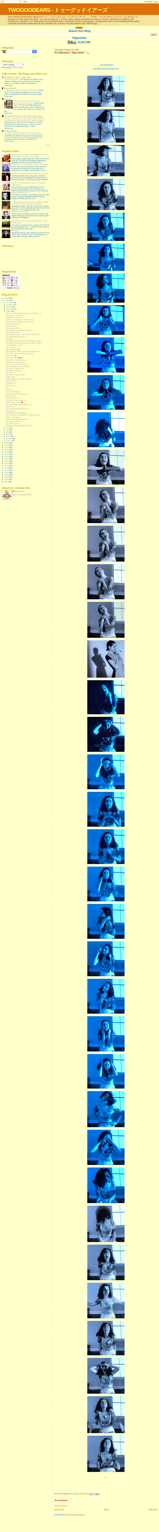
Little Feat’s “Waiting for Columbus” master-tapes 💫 (23, 313)
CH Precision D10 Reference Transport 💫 (20, 322)
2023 (6, 445)
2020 (6, 452)
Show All (47, 145)
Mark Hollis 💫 (11, 373)
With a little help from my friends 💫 (18, 366)
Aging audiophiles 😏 (13, 349)
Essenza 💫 (10, 389)
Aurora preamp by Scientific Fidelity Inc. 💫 (20, 330)
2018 (6, 457)
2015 (6, 463)
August (8, 311)
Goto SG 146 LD (11, 381)
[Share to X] (94, 1494)
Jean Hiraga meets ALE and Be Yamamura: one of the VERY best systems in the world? (30, 155)
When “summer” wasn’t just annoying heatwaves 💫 (23, 351)
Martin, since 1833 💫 (13, 417)
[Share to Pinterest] (99, 1494)
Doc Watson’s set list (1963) (15, 375)
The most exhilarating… (14, 392)
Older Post (152, 1509)
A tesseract (9, 339)
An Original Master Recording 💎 (17, 419)
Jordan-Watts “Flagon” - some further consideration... (23, 334)
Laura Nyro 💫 (10, 411)
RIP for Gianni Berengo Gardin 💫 (17, 409)
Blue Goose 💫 (11, 396)
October (9, 307)
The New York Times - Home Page (17, 77)
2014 (6, 466)
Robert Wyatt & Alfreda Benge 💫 (17, 413)
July (7, 428)
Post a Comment (61, 1505)
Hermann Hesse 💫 (12, 398)
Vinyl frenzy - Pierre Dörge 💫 (16, 360)
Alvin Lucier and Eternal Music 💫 (17, 394)
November (10, 305)
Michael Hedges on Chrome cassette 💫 (19, 379)
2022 (6, 447)
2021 (6, 450)
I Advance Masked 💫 (13, 328)
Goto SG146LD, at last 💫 (14, 345)
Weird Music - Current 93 (14, 317)
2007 (6, 482)
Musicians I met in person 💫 (15, 400)
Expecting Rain (10, 88)
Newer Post (59, 1509)
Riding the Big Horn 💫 (13, 324)
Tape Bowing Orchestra (13, 370)
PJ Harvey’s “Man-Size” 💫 (15, 368)
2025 (6, 300)
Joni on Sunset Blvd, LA (14, 421)
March (8, 436)
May (8, 432)
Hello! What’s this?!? (13, 332)
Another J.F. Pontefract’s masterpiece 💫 (20, 320)
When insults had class (19, 212)
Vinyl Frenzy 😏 (11, 356)
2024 (6, 443)
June (8, 430)
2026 (6, 298)
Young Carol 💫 (11, 385)
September (10, 309)
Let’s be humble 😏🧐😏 (14, 358)
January (9, 441)
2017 (6, 459)
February (9, 438)
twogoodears (19, 491)
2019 (6, 454)
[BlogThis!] (92, 1494)
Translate (19, 67)
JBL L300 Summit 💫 (13, 423)
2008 (6, 479)
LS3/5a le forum (10, 131)
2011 (6, 473)
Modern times (10, 377)
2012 (6, 470)
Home (106, 1509)
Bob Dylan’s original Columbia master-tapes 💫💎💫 (23, 343)
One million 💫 (11, 347)
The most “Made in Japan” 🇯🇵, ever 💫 (19, 404)
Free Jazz (8, 99)
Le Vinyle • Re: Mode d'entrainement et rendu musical (22, 133)
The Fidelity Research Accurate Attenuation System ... (24, 341)
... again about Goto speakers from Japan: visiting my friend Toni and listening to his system (29, 203)
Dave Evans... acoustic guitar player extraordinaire (30, 164)
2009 (6, 477)
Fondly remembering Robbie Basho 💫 (19, 426)
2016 (6, 461)
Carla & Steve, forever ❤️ (14, 402)
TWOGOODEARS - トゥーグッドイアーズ (58, 10)
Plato (7, 387)
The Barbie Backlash (11, 79)
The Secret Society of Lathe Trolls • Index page (23, 116)
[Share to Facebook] (96, 1494)
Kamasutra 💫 (10, 383)
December (10, 302)
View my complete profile (21, 495)
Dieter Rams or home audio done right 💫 (20, 353)
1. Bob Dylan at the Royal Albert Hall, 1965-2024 (20, 90)
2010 (6, 475)
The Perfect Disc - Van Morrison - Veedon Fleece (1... (24, 415)
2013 (6, 468)
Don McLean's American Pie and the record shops (29, 173)
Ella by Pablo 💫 (11, 326)
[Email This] (90, 1494)
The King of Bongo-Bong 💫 (15, 362)
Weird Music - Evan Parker (15, 315)
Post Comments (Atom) (75, 1515)
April (8, 434)
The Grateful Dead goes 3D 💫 (16, 337)
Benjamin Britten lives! (19, 192)
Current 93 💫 (10, 407)
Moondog (14, 231)
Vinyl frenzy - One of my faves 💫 (17, 364)
